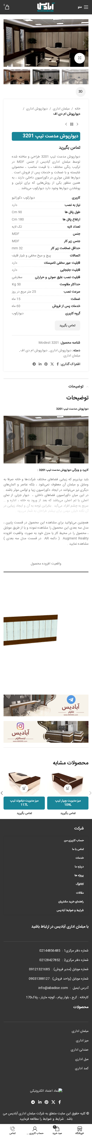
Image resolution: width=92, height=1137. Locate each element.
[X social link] (52, 364)
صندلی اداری (79, 1050)
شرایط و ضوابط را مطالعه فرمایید (42, 1119)
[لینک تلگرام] (34, 364)
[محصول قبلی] (77, 124)
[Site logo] (46, 7)
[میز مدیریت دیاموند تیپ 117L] (24, 783)
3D (81, 91)
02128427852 (49, 960)
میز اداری (82, 1041)
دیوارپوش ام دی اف (66, 114)
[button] (83, 43)
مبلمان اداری (61, 108)
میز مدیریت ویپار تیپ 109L (68, 802)
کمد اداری (81, 1068)
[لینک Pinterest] (46, 364)
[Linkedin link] (40, 364)
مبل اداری (81, 1059)
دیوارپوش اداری (37, 108)
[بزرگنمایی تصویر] (79, 58)
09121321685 (39, 969)
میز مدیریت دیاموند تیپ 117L (24, 802)
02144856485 (49, 951)
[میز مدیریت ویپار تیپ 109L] (67, 783)
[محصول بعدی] (66, 124)
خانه (77, 108)
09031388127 (39, 979)
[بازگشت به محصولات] (72, 124)
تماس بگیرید (67, 325)
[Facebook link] (57, 364)
